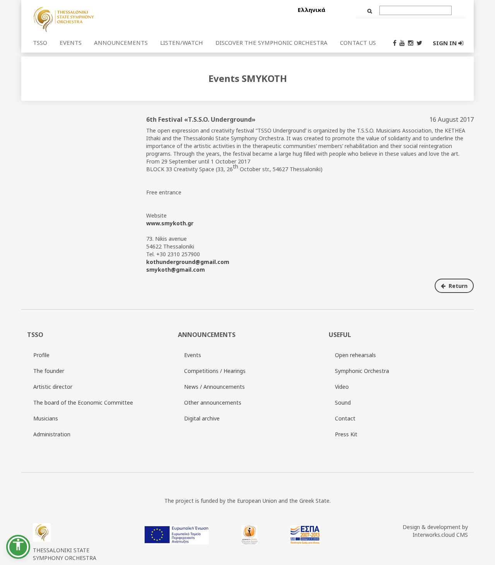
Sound (343, 402)
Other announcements (212, 402)
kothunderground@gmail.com (187, 261)
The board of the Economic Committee (83, 402)
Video (342, 386)
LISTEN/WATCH (181, 42)
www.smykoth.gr (169, 223)
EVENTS (71, 42)
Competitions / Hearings (215, 370)
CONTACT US (358, 42)
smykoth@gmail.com (175, 269)
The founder (48, 370)
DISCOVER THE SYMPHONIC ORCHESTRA (271, 42)
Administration (51, 434)
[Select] (109, 19)
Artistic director (52, 386)
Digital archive (202, 418)
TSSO (40, 42)
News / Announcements (214, 386)
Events (192, 355)
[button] (18, 546)
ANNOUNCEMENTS (121, 42)
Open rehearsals (355, 355)
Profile (41, 355)
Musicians (45, 418)
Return (457, 285)
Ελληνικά (311, 10)
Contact (345, 418)
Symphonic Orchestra (362, 370)
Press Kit (346, 434)
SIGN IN (445, 43)
